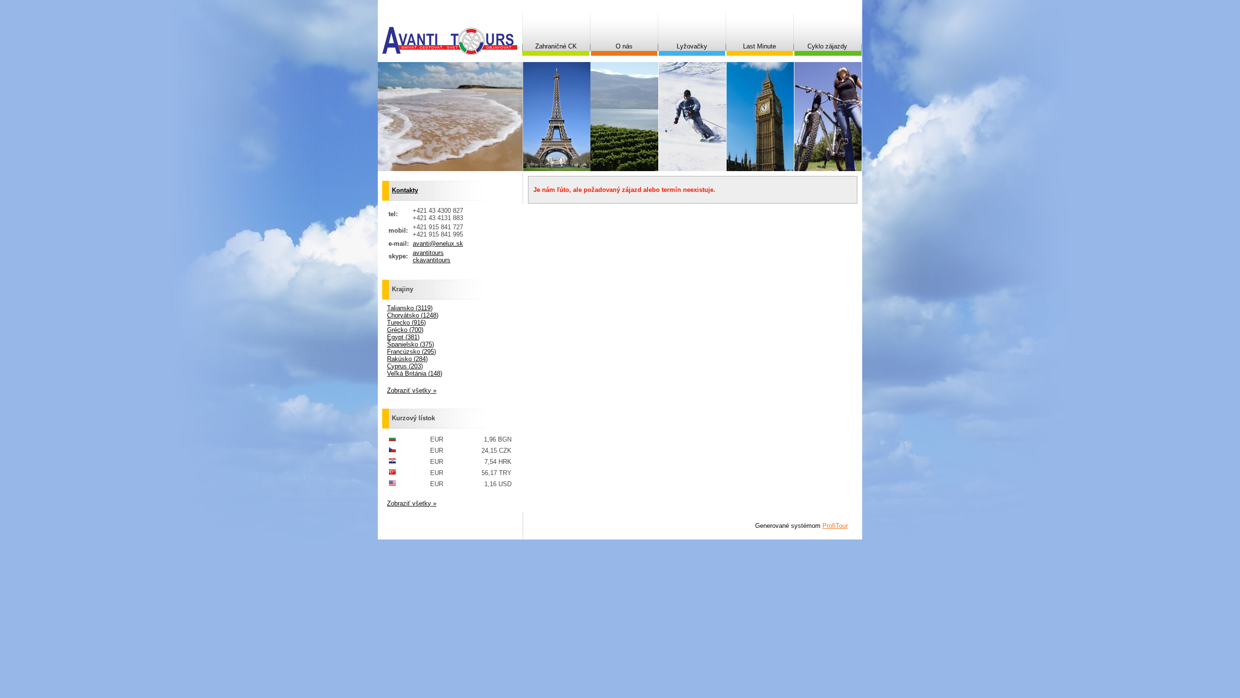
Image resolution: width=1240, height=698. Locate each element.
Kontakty (405, 190)
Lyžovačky (692, 46)
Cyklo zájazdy (827, 46)
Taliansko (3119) (410, 308)
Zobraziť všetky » (411, 390)
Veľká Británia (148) (414, 373)
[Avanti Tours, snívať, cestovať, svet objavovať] (450, 40)
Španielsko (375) (410, 344)
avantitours (428, 252)
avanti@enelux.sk (438, 243)
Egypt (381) (403, 337)
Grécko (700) (405, 329)
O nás (624, 46)
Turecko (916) (406, 322)
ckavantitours (431, 260)
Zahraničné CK (556, 46)
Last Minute (759, 46)
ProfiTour (835, 525)
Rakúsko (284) (407, 359)
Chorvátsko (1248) (412, 315)
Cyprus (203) (405, 366)
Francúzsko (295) (411, 351)
